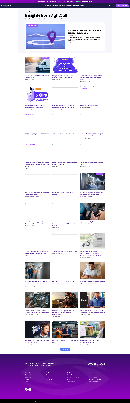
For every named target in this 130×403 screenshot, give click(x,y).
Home (26, 12)
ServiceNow (70, 375)
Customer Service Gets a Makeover (63, 133)
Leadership (28, 377)
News (26, 382)
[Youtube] (26, 389)
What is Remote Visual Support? (90, 105)
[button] (65, 349)
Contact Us (28, 375)
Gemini (69, 372)
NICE (47, 372)
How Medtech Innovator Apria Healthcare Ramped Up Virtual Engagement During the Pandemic (90, 253)
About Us (27, 372)
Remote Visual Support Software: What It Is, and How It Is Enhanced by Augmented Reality (92, 194)
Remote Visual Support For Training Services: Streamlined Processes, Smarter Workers (36, 283)
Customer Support (94, 377)
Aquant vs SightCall (94, 382)
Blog (90, 372)
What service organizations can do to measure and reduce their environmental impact (37, 194)
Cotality (69, 379)
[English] (114, 6)
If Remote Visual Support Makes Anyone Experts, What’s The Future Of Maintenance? (64, 312)
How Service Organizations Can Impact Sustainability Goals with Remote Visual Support (64, 224)
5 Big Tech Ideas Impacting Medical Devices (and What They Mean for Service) (91, 77)
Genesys (48, 375)
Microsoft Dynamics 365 (73, 377)
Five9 (47, 377)
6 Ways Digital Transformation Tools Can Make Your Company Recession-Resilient (91, 135)
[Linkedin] (29, 389)
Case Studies (92, 375)
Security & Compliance (95, 379)
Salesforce (49, 379)
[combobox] (114, 6)
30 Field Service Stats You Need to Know (64, 251)
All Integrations (71, 382)
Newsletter (91, 384)
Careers (27, 379)
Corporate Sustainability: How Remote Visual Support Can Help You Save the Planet (37, 164)
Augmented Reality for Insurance (90, 222)
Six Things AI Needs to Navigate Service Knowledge (84, 31)
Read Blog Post (71, 43)
